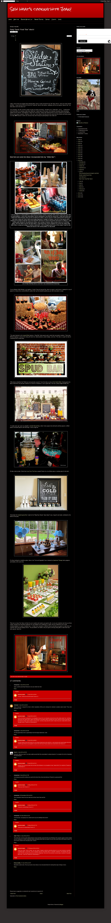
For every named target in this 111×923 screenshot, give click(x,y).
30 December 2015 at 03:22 (26, 795)
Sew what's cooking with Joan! (40, 9)
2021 (79, 149)
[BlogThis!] (12, 32)
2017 (79, 156)
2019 (79, 152)
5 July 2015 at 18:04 (23, 705)
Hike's (59, 19)
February (81, 188)
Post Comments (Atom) (21, 896)
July (80, 171)
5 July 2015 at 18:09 (31, 694)
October (81, 165)
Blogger (61, 904)
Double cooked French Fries (85, 175)
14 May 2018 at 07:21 (32, 825)
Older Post (69, 893)
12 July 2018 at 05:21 (25, 835)
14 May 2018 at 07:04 (32, 805)
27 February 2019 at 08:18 (33, 848)
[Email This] (11, 32)
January (81, 190)
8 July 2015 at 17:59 (24, 775)
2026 (79, 139)
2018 (79, 154)
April (80, 185)
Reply (15, 688)
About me (16, 19)
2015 (79, 160)
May (80, 183)
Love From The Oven (32, 471)
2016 (79, 158)
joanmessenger (21, 676)
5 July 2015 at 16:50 (24, 684)
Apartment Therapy (57, 560)
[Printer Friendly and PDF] (69, 38)
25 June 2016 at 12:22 (25, 815)
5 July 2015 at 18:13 (31, 716)
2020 (79, 151)
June (80, 181)
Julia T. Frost (17, 835)
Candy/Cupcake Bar (22, 515)
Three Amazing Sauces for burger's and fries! (89, 173)
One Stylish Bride (57, 382)
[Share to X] (14, 32)
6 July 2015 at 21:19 (31, 763)
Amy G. (15, 752)
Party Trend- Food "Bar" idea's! (86, 178)
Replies (17, 691)
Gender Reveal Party (35, 426)
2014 (79, 193)
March (80, 187)
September (81, 167)
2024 (79, 143)
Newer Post (13, 893)
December (81, 162)
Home (10, 19)
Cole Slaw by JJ (82, 177)
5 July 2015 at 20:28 (24, 730)
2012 (79, 196)
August (81, 169)
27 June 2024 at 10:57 (26, 862)
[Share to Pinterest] (17, 32)
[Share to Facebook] (15, 32)
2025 (79, 141)
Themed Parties (38, 19)
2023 (79, 145)
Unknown (16, 705)
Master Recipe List (26, 19)
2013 (79, 195)
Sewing (47, 19)
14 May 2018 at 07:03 (32, 785)
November (81, 164)
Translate (87, 52)
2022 (79, 147)
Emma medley (17, 862)
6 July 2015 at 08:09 (31, 740)
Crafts (54, 19)
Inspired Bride (26, 335)
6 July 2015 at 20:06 (22, 752)
